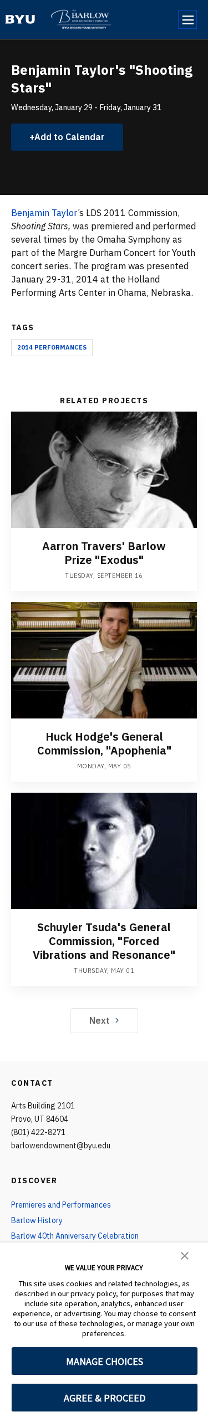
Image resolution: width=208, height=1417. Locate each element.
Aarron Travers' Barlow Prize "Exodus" (104, 552)
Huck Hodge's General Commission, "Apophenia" (104, 743)
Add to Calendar (69, 136)
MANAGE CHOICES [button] (104, 1361)
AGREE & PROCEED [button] (104, 1398)
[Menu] (187, 19)
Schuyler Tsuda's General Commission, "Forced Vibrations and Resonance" (104, 941)
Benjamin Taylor (44, 212)
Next (99, 1020)
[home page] (20, 19)
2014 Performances (52, 347)
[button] (185, 1254)
